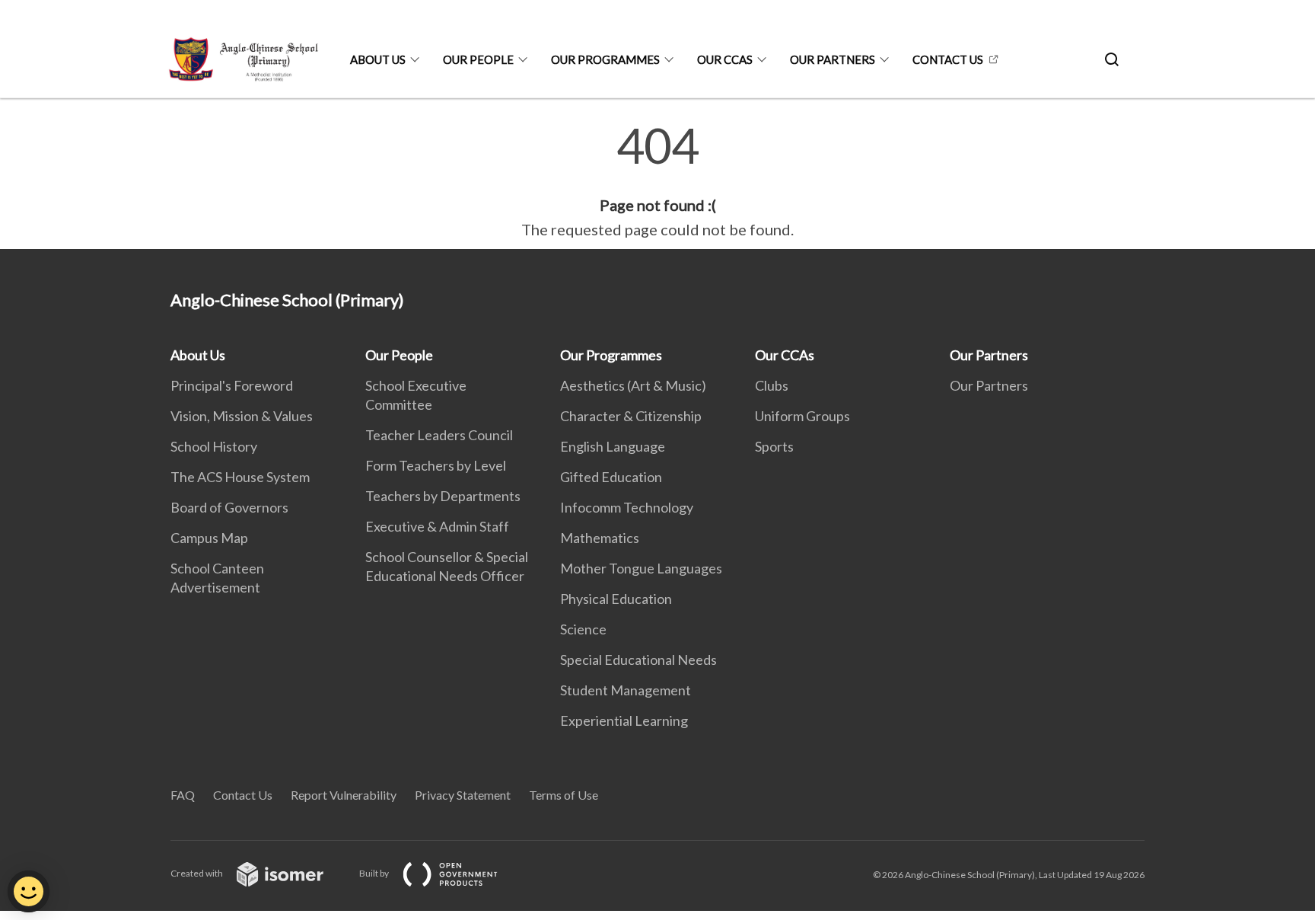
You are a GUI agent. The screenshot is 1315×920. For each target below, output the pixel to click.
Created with (197, 873)
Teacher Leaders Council (439, 434)
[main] (657, 181)
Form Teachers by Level (435, 465)
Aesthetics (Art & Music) (633, 385)
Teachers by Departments (443, 495)
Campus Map (209, 537)
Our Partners (832, 59)
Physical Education (616, 598)
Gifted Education (611, 476)
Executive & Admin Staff (437, 526)
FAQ (182, 794)
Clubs (771, 385)
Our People (478, 59)
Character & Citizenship (631, 415)
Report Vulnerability (343, 794)
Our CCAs (725, 59)
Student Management (625, 690)
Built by (374, 873)
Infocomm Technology (626, 507)
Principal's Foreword (231, 385)
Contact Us (947, 59)
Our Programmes (605, 59)
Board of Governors (229, 507)
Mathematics (599, 537)
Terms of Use (563, 794)
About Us (378, 59)
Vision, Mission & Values (241, 415)
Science (583, 629)
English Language (612, 446)
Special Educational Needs (638, 659)
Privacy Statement (463, 794)
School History (213, 446)
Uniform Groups (802, 415)
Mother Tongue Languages (641, 568)
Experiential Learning (624, 720)
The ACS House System (240, 476)
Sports (774, 446)
